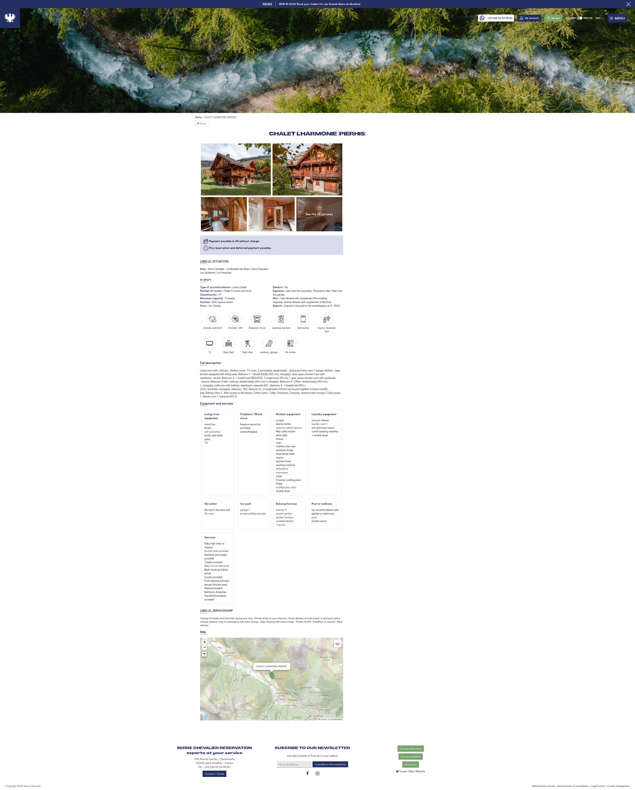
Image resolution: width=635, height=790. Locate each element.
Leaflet (323, 719)
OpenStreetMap (336, 719)
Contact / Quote (214, 773)
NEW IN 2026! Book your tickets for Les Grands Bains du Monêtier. (320, 4)
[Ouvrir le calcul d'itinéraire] (204, 654)
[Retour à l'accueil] (10, 18)
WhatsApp (482, 18)
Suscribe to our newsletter (312, 748)
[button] (554, 18)
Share (203, 123)
